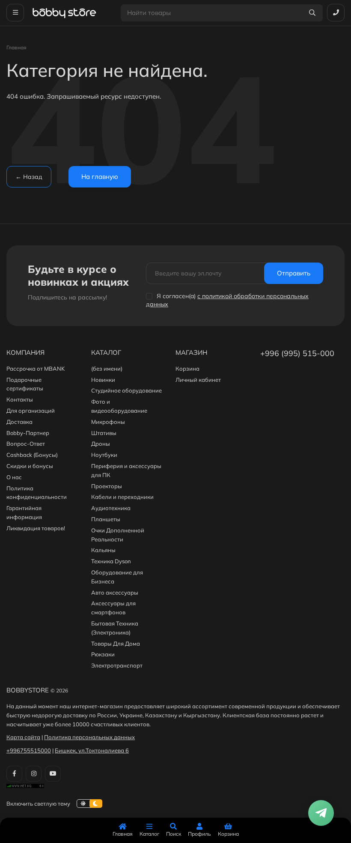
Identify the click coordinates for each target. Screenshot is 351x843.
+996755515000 (28, 750)
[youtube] (53, 774)
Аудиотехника (111, 508)
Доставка (19, 421)
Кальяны (103, 550)
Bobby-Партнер (27, 432)
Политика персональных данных (89, 737)
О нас (14, 477)
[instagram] (34, 774)
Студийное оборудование (126, 390)
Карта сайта (23, 737)
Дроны (100, 443)
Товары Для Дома (115, 643)
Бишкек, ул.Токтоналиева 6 (92, 750)
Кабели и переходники (122, 496)
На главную (99, 176)
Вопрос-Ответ (25, 443)
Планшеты (105, 519)
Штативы (103, 432)
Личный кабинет (198, 379)
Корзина (187, 368)
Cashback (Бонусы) (32, 454)
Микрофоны (108, 421)
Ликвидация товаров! (35, 528)
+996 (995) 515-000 (297, 353)
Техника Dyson (111, 561)
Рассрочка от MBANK (35, 368)
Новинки (103, 379)
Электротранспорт (117, 665)
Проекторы (106, 486)
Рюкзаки (103, 654)
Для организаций (30, 410)
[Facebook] (14, 774)
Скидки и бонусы (29, 465)
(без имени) (106, 368)
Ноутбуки (104, 454)
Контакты (19, 399)
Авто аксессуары (114, 592)
